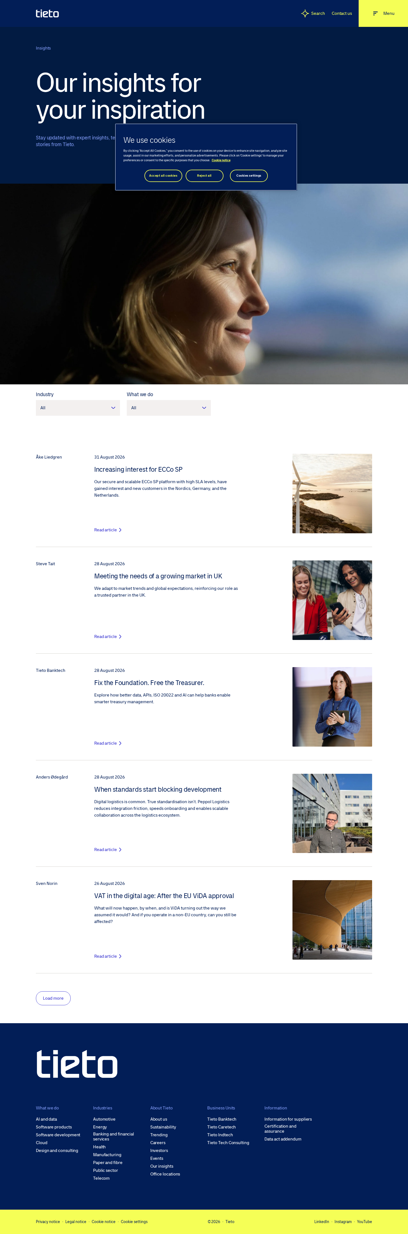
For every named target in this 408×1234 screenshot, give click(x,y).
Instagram (343, 1221)
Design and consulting (57, 1150)
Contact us (342, 13)
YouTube (364, 1221)
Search (318, 13)
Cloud (41, 1142)
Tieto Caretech (221, 1127)
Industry (45, 394)
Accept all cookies (163, 176)
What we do (140, 394)
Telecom (101, 1178)
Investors (159, 1150)
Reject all (204, 176)
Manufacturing (107, 1154)
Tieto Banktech (221, 1119)
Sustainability (163, 1127)
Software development (58, 1134)
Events (156, 1158)
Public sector (105, 1170)
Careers (157, 1142)
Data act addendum (282, 1139)
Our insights (161, 1166)
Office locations (165, 1174)
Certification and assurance (280, 1129)
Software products (54, 1127)
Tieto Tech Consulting (228, 1142)
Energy (100, 1127)
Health (99, 1146)
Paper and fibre (108, 1162)
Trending (159, 1134)
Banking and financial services (113, 1137)
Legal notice (75, 1221)
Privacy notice (48, 1221)
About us (158, 1119)
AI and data (46, 1119)
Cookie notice (104, 1221)
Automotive (104, 1119)
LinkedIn (321, 1221)
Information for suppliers (288, 1119)
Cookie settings (134, 1221)
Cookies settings (248, 176)
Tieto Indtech (220, 1134)
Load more (53, 998)
